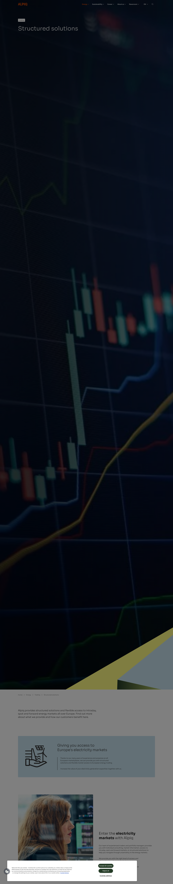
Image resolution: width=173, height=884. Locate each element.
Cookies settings (106, 876)
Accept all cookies (105, 866)
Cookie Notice (64, 873)
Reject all (106, 871)
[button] (7, 871)
